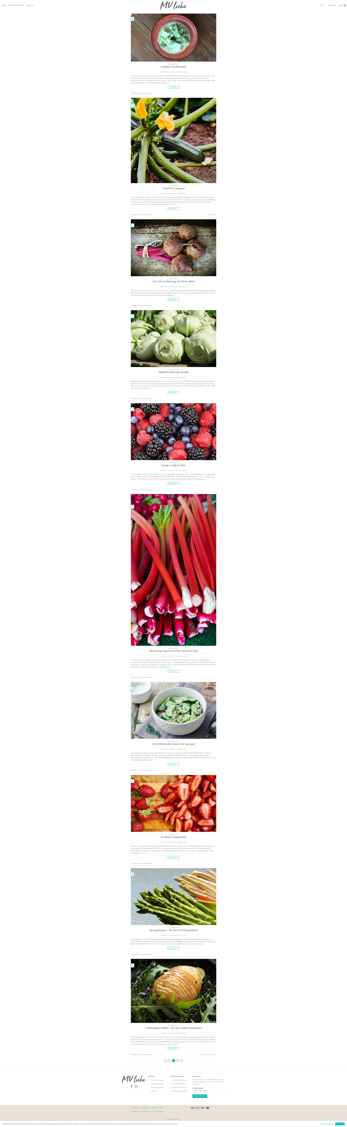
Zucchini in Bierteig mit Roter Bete (173, 281)
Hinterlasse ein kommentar (207, 1054)
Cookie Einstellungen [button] (327, 1124)
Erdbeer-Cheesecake (173, 837)
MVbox (4, 5)
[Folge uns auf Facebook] (321, 5)
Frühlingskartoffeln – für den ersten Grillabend (173, 1028)
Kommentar (212, 214)
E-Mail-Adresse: (197, 1088)
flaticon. (178, 1119)
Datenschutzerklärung (170, 1124)
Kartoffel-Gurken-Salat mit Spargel (173, 744)
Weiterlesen (173, 87)
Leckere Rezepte (173, 64)
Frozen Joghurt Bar (173, 465)
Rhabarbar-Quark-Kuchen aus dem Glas (173, 651)
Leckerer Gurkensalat (174, 66)
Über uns (29, 5)
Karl (186, 72)
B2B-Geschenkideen (16, 5)
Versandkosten (159, 1111)
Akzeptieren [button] (340, 1123)
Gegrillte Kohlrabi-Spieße (173, 372)
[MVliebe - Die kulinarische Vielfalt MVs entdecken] (173, 5)
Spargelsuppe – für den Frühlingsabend (173, 930)
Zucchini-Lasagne (173, 188)
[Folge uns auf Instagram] (323, 5)
